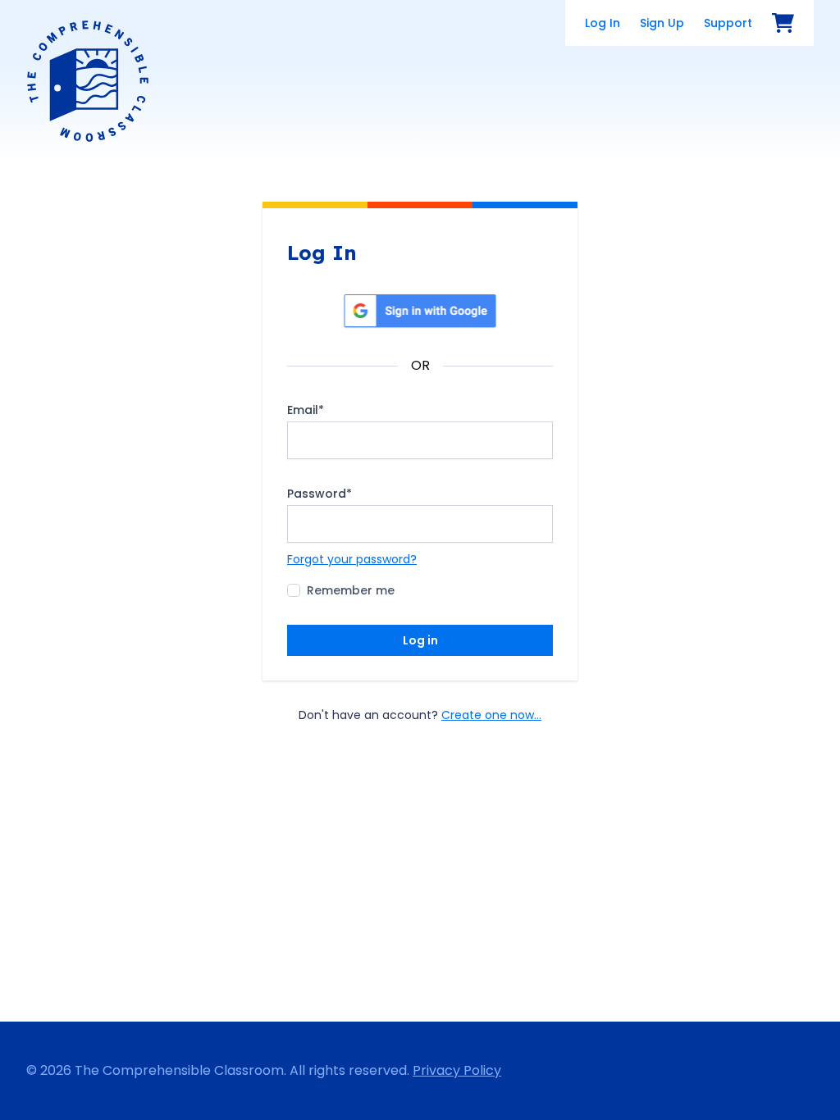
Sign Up (662, 23)
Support (728, 23)
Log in (420, 640)
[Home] (87, 81)
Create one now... (491, 715)
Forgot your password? (352, 559)
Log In (602, 23)
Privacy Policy (457, 1070)
